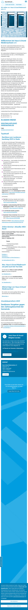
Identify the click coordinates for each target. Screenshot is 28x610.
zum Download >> (7, 327)
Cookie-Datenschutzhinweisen (18, 596)
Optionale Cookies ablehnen (14, 606)
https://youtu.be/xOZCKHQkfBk (13, 218)
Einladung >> (4, 254)
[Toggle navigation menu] (26, 1)
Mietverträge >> (5, 296)
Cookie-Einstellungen (1, 561)
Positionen (18, 4)
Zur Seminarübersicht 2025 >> (8, 260)
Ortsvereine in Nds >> (10, 351)
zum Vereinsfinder (7, 354)
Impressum (4, 598)
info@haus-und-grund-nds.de (7, 129)
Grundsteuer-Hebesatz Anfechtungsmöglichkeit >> (15, 326)
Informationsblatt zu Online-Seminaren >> (11, 257)
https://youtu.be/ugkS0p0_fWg (10, 202)
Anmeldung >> (5, 256)
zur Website (5, 374)
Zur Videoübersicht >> (6, 274)
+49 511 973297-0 (6, 370)
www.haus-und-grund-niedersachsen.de (9, 124)
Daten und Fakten (10, 4)
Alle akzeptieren (14, 601)
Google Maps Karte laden (14, 391)
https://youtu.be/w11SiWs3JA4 (16, 208)
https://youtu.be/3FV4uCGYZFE (10, 212)
